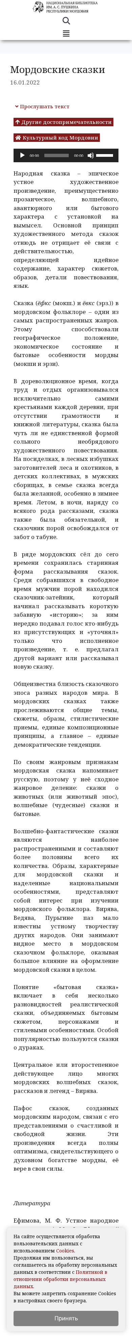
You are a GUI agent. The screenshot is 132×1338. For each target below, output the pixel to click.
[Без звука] (90, 155)
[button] (66, 33)
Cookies (65, 1250)
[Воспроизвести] (22, 155)
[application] (66, 155)
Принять (66, 1318)
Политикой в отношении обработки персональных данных (60, 1279)
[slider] (105, 155)
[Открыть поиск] (66, 21)
